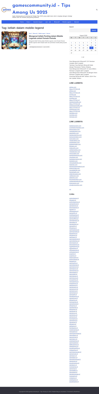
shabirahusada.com (75, 174)
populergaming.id (74, 348)
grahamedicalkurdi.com (76, 181)
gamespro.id (73, 355)
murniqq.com (73, 115)
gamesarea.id (73, 320)
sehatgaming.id (73, 346)
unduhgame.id (73, 380)
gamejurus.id (73, 313)
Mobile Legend (66, 22)
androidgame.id (74, 198)
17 (71, 48)
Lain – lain (48, 22)
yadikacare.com (74, 176)
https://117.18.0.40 (74, 111)
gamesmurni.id (73, 289)
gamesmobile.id (74, 217)
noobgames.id (73, 367)
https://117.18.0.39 (74, 93)
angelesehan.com (74, 142)
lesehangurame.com (75, 126)
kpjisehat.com (73, 161)
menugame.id (73, 331)
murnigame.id (73, 318)
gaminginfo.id (73, 263)
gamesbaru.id (73, 357)
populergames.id (74, 363)
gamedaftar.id (73, 370)
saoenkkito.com (74, 133)
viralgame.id (73, 378)
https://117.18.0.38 (74, 104)
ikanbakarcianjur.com (75, 159)
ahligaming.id (73, 300)
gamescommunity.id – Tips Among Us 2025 (40, 391)
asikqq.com (72, 87)
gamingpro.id (73, 339)
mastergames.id (74, 330)
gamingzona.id (73, 278)
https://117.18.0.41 (74, 100)
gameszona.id (73, 298)
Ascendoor (63, 391)
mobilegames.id (74, 215)
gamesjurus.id (73, 291)
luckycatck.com (74, 139)
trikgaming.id (73, 235)
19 (79, 48)
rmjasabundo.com (74, 151)
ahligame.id (72, 324)
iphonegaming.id (74, 244)
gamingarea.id (73, 276)
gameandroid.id (74, 204)
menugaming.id (73, 281)
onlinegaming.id (74, 252)
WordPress (77, 391)
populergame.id (74, 381)
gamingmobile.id (74, 231)
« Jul (82, 57)
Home (22, 22)
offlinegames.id (73, 211)
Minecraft (57, 22)
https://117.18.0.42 (74, 96)
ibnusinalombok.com (75, 179)
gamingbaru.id (73, 335)
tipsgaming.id (73, 233)
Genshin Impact (37, 22)
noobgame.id (73, 376)
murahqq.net (73, 98)
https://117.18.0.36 (74, 89)
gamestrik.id (73, 226)
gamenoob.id (73, 361)
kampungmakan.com (75, 137)
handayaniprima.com (75, 135)
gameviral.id (73, 368)
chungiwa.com (73, 157)
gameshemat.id (73, 304)
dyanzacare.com (74, 183)
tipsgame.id (72, 261)
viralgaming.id (73, 350)
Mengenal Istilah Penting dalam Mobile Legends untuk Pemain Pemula (46, 37)
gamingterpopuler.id (75, 352)
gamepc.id (72, 209)
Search (71, 27)
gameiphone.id (73, 205)
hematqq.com (73, 113)
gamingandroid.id (74, 239)
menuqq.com (73, 117)
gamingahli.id (73, 274)
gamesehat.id (73, 372)
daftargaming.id (74, 344)
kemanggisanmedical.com (77, 166)
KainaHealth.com (74, 172)
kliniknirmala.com (74, 168)
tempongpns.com (74, 129)
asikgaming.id (73, 285)
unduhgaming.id (74, 341)
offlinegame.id (73, 248)
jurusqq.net (72, 94)
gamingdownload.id (75, 333)
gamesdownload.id (75, 359)
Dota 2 (28, 22)
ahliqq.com (72, 91)
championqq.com (74, 109)
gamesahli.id (73, 294)
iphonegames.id (74, 207)
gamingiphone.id (74, 230)
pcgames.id (72, 255)
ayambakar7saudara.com (76, 127)
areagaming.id (73, 283)
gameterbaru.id (73, 224)
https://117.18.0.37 (74, 107)
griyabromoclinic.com (75, 185)
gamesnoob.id (73, 354)
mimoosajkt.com (74, 153)
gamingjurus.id (73, 268)
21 (87, 48)
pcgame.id (72, 254)
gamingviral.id (73, 337)
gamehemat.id (73, 307)
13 (83, 45)
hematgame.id (73, 328)
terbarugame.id (73, 257)
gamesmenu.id (73, 287)
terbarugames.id (74, 259)
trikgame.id (72, 200)
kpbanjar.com (73, 164)
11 (75, 45)
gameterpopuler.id (74, 374)
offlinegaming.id (74, 250)
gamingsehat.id (73, 343)
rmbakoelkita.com (74, 140)
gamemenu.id (73, 315)
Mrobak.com (73, 146)
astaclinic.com (73, 177)
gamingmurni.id (73, 267)
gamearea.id (73, 322)
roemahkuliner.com (75, 131)
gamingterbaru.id (74, 241)
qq (70, 189)
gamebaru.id (73, 365)
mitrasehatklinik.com (75, 163)
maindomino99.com (75, 102)
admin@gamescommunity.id (36, 46)
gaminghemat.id (74, 265)
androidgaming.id (74, 202)
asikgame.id (72, 326)
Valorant (76, 22)
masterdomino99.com (75, 105)
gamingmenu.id (73, 270)
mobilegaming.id (74, 246)
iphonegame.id (73, 243)
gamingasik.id (73, 272)
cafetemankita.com (75, 150)
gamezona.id (73, 317)
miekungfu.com (73, 148)
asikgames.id (73, 309)
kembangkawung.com (75, 155)
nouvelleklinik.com (74, 170)
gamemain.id (73, 311)
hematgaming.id (74, 296)
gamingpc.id (73, 237)
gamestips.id (73, 222)
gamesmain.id (73, 293)
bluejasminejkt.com (75, 144)
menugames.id (73, 302)
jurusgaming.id (73, 280)
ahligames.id (73, 305)
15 (91, 45)
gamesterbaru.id (74, 220)
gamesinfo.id (73, 213)
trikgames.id (73, 228)
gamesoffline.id (73, 218)
